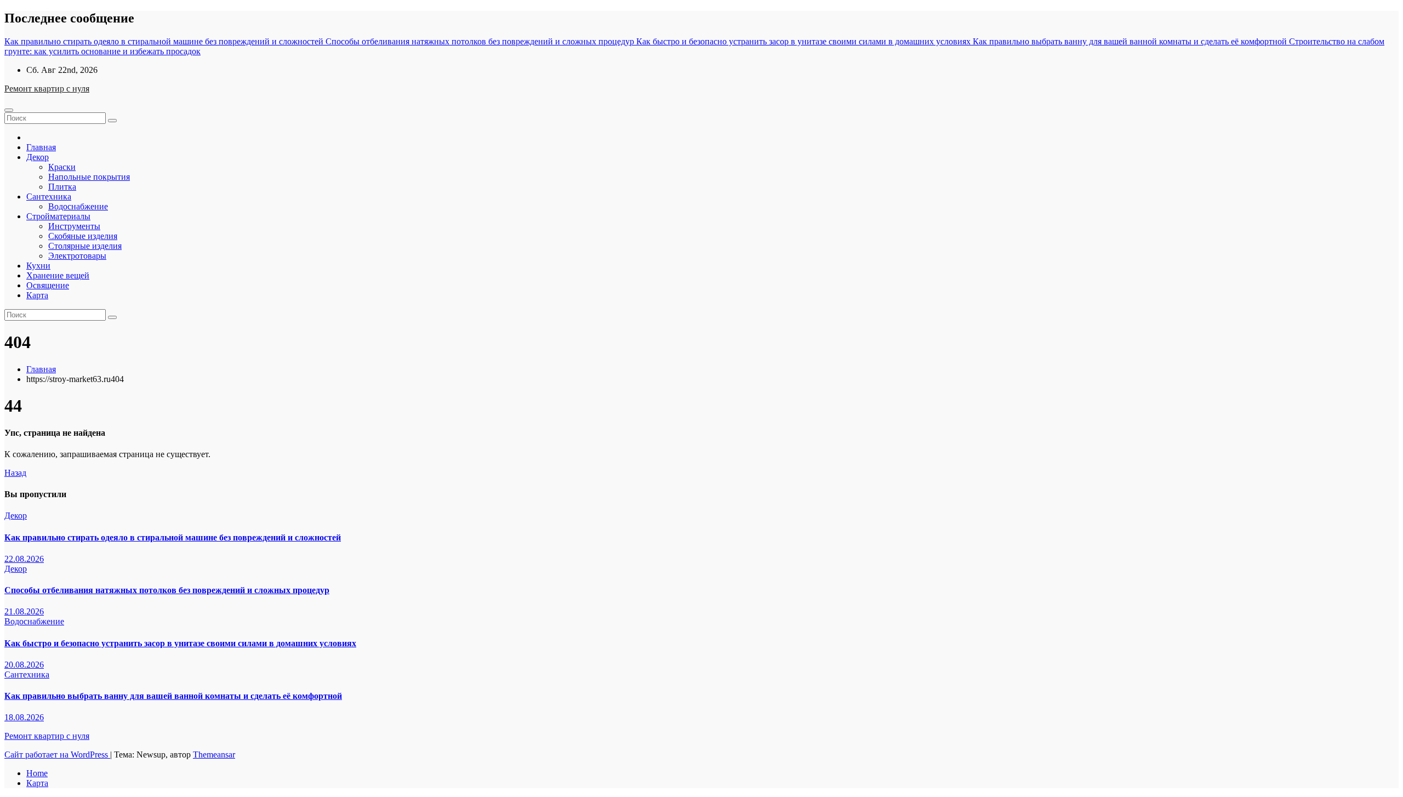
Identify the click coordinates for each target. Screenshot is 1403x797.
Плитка (62, 186)
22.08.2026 (24, 558)
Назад (15, 472)
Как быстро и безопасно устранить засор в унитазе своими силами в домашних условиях (180, 643)
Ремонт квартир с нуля (46, 88)
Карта (37, 295)
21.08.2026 (24, 611)
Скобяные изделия (82, 236)
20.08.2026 (24, 664)
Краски (62, 167)
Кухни (38, 265)
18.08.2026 (24, 717)
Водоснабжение (78, 206)
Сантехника (48, 196)
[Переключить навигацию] (8, 110)
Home (37, 773)
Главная (41, 147)
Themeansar (214, 754)
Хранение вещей (57, 275)
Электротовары (77, 255)
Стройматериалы (58, 216)
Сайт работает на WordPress (57, 754)
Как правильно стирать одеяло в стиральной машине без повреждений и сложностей (172, 537)
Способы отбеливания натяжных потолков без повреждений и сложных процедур (166, 590)
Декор (37, 157)
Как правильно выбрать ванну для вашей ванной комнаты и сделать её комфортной (173, 696)
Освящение (47, 285)
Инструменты (74, 226)
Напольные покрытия (89, 176)
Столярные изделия (85, 246)
